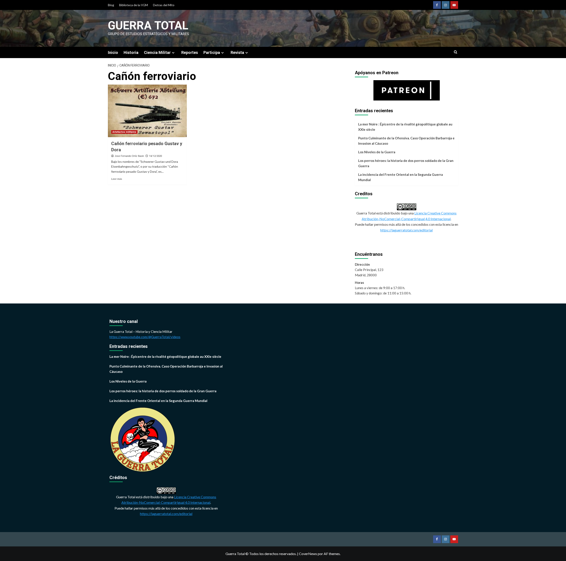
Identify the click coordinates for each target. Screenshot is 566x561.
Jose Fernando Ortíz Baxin (129, 156)
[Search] (455, 52)
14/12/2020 (155, 156)
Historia (131, 52)
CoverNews (308, 554)
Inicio (113, 52)
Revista (237, 52)
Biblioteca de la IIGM (133, 5)
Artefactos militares (124, 132)
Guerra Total (148, 25)
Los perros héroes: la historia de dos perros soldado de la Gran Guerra (405, 163)
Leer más (116, 178)
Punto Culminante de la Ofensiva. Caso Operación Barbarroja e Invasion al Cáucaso (406, 140)
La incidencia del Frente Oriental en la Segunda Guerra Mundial (400, 177)
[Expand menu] (173, 53)
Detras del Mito (163, 5)
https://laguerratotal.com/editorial (406, 230)
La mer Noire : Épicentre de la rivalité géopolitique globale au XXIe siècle (405, 126)
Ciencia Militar (157, 52)
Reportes (189, 52)
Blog (111, 5)
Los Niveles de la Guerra (376, 152)
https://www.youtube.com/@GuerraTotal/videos (144, 337)
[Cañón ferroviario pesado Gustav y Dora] (147, 111)
